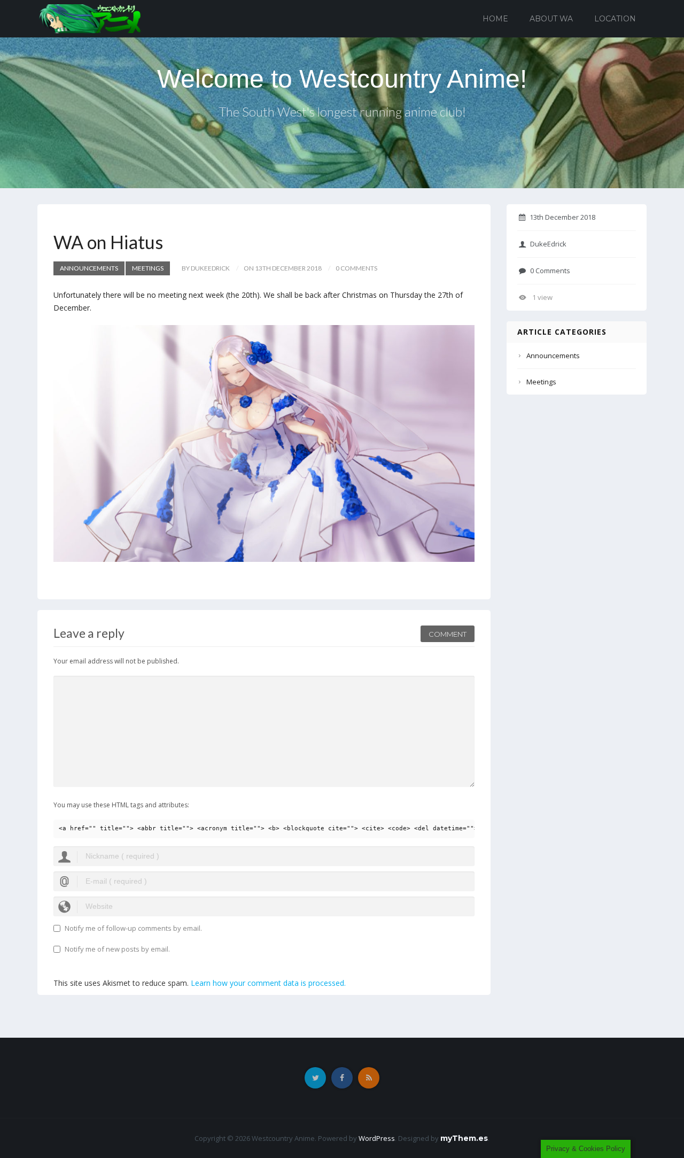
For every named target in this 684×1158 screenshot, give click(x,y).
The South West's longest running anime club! (342, 111)
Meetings (148, 268)
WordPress (377, 1138)
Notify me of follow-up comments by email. (133, 928)
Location (615, 19)
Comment (448, 634)
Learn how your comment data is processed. (268, 983)
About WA (551, 19)
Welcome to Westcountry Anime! (342, 79)
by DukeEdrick (206, 268)
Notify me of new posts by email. (117, 949)
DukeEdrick (548, 244)
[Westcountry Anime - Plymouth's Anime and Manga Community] (90, 18)
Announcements (89, 268)
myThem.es (464, 1138)
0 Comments (550, 270)
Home (495, 19)
